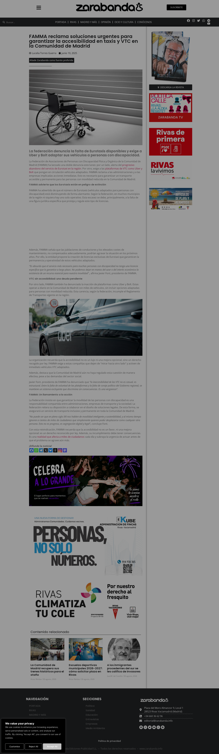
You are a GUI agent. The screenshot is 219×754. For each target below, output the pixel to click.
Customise (14, 746)
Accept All (52, 746)
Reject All (33, 746)
